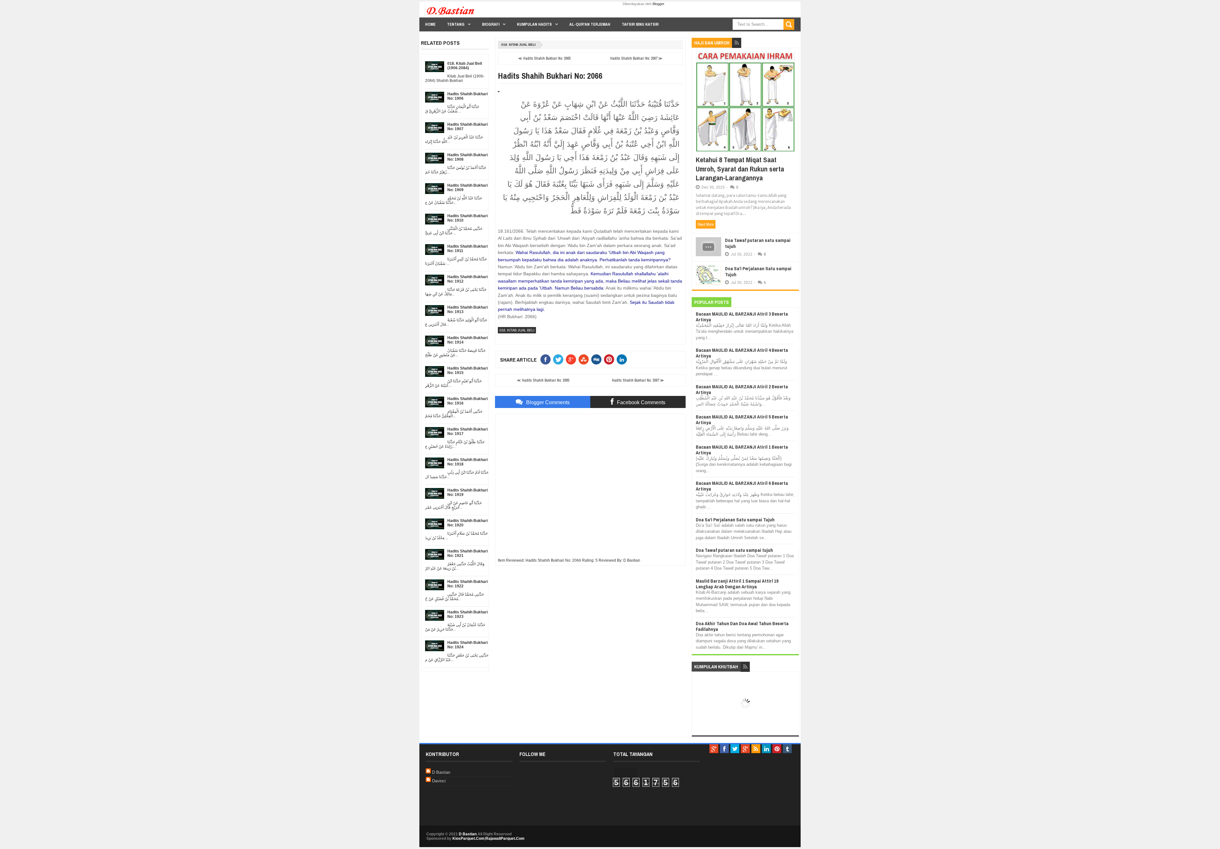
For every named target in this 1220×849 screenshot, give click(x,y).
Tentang (455, 24)
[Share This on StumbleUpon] (585, 359)
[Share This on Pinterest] (610, 359)
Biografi (490, 24)
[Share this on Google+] (572, 359)
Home (430, 24)
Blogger (658, 4)
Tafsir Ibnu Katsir (640, 24)
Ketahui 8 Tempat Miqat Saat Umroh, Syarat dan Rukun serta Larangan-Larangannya (740, 169)
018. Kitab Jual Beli (518, 44)
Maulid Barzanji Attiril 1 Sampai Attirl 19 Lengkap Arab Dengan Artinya (737, 584)
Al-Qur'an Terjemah (589, 24)
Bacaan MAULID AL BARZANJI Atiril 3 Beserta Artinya (742, 317)
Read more (706, 224)
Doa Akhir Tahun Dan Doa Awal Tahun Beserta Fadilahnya (742, 626)
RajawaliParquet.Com (505, 838)
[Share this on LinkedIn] (623, 359)
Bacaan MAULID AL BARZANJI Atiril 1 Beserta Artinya (742, 450)
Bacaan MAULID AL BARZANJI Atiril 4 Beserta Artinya (742, 353)
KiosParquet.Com (468, 838)
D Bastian (441, 772)
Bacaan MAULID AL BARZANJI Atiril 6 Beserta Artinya (742, 486)
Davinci (439, 781)
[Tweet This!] (559, 359)
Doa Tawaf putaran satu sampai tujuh (757, 243)
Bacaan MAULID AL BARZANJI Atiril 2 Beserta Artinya (742, 389)
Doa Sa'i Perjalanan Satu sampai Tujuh (758, 271)
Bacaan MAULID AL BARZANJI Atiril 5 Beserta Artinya (742, 419)
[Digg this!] (597, 359)
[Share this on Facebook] (546, 359)
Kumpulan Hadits (534, 24)
